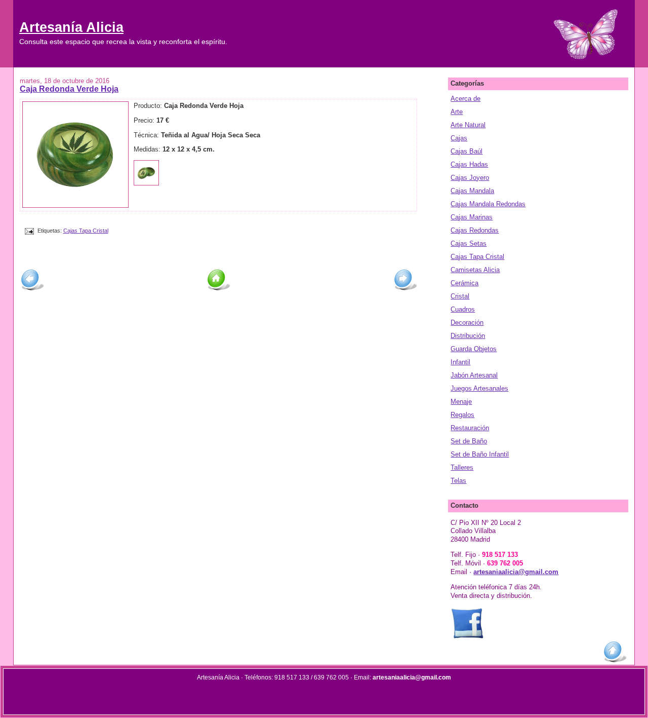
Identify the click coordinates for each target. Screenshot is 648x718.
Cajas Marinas (472, 217)
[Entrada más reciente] (32, 289)
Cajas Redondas (475, 230)
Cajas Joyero (470, 177)
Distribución (468, 335)
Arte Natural (468, 125)
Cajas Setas (469, 243)
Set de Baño (469, 441)
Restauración (470, 428)
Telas (458, 480)
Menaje (461, 401)
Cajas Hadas (469, 164)
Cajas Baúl (466, 151)
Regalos (462, 415)
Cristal (460, 296)
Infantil (460, 362)
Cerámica (464, 283)
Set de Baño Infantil (480, 454)
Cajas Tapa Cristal (85, 231)
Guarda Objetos (474, 349)
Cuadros (463, 309)
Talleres (462, 467)
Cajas (459, 138)
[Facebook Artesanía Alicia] (467, 638)
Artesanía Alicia (71, 27)
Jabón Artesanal (474, 375)
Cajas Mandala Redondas (488, 204)
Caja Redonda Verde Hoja (69, 88)
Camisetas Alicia (475, 270)
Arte (457, 112)
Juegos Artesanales (479, 388)
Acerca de (465, 98)
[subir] (614, 661)
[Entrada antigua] (405, 289)
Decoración (467, 322)
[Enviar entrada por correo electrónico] (28, 231)
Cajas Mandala (472, 191)
